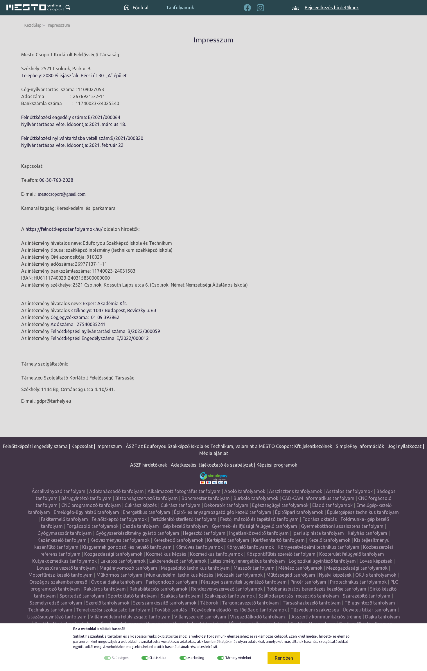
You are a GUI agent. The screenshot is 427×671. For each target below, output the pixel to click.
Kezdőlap (33, 25)
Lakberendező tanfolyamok (178, 561)
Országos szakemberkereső (58, 581)
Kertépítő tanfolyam (228, 540)
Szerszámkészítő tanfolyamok (164, 602)
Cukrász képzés (141, 505)
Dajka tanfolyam (382, 616)
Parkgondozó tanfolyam (171, 581)
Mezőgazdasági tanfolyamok (356, 568)
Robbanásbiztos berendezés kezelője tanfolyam (316, 588)
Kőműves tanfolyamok (199, 547)
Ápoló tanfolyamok (244, 491)
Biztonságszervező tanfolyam (146, 498)
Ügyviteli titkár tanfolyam (369, 609)
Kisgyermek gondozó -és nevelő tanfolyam (127, 547)
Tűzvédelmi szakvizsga (314, 609)
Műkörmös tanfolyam (119, 575)
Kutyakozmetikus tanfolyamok (64, 561)
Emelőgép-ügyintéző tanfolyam (86, 512)
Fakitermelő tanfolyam (64, 519)
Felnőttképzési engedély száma (35, 446)
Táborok (209, 602)
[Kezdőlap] (35, 7)
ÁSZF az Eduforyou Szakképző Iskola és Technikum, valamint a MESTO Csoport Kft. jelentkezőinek (229, 446)
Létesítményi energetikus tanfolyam (247, 561)
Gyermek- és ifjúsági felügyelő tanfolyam (254, 526)
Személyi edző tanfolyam (56, 602)
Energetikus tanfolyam (146, 512)
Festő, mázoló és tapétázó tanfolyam (259, 519)
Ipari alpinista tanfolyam (318, 533)
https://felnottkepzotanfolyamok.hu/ (64, 229)
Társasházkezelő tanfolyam (312, 602)
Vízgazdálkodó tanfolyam (257, 616)
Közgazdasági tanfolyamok (113, 554)
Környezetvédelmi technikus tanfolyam (318, 547)
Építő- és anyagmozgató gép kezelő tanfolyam (222, 512)
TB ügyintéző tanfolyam (370, 602)
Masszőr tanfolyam (254, 568)
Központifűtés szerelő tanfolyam (281, 554)
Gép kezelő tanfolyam (185, 526)
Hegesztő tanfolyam (204, 533)
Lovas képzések (376, 561)
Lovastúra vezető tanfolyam (66, 568)
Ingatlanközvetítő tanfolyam (259, 533)
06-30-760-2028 (56, 180)
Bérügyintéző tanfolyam (86, 498)
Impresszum (59, 25)
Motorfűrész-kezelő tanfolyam (60, 575)
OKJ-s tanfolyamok (375, 575)
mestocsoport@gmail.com (61, 194)
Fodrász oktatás (319, 519)
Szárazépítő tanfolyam (366, 595)
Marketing (195, 658)
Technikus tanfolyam (50, 609)
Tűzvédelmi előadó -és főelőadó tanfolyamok (239, 609)
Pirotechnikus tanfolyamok (358, 581)
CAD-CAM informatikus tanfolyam (319, 498)
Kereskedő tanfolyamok (178, 540)
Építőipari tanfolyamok (299, 512)
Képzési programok (276, 464)
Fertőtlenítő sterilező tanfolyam (183, 519)
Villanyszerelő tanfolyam (200, 616)
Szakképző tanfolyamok (229, 595)
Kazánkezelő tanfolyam (62, 540)
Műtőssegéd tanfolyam (290, 575)
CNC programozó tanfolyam (91, 505)
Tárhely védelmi (238, 658)
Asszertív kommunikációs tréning (326, 616)
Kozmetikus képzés (166, 554)
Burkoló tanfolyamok (256, 498)
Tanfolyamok (180, 7)
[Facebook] (247, 7)
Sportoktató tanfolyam (132, 595)
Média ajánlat (213, 453)
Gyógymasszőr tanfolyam (64, 533)
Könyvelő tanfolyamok (250, 547)
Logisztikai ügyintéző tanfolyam (322, 561)
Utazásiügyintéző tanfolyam (57, 616)
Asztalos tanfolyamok (349, 491)
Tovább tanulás (170, 609)
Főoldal (140, 7)
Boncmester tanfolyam (206, 498)
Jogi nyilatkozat (404, 446)
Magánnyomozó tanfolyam (128, 568)
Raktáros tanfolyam (105, 588)
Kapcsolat (82, 446)
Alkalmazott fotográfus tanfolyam (184, 491)
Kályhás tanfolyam (367, 533)
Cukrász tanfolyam (180, 505)
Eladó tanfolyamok (332, 505)
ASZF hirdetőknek (148, 464)
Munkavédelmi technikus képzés (179, 575)
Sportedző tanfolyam (82, 595)
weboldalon (115, 647)
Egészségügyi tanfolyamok (280, 505)
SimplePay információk (360, 446)
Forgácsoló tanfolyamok (93, 526)
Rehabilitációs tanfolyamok (158, 588)
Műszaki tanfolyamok (240, 575)
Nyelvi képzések (335, 575)
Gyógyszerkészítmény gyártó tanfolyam (137, 533)
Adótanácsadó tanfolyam (116, 491)
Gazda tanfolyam (140, 526)
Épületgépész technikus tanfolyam (363, 512)
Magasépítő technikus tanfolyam (196, 568)
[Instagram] (260, 7)
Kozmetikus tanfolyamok (216, 554)
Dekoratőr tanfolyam (226, 505)
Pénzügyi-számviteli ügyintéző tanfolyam (244, 581)
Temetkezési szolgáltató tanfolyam (113, 609)
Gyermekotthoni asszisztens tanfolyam (342, 526)
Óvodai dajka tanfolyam (116, 581)
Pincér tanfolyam (308, 581)
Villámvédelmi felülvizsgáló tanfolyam (130, 616)
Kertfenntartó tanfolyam (279, 540)
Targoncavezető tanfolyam (250, 602)
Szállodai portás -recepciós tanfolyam (299, 595)
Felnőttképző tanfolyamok (119, 519)
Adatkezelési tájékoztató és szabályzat (212, 464)
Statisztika (157, 658)
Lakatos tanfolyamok (123, 561)
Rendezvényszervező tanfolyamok (227, 588)
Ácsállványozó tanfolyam (58, 491)
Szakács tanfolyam (181, 595)
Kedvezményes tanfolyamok (120, 540)
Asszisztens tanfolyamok (295, 491)
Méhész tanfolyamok (300, 568)
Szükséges (120, 658)
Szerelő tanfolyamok (107, 602)
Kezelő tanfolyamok (329, 540)
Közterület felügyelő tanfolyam (351, 554)
